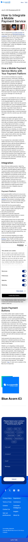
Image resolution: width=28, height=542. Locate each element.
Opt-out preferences (7, 514)
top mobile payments (17, 32)
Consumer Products (9, 432)
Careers (14, 441)
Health (18, 435)
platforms (3, 199)
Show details (19, 291)
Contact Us (6, 509)
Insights (15, 511)
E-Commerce (20, 432)
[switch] (24, 276)
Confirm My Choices (14, 295)
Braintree (3, 239)
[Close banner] (25, 245)
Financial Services (19, 438)
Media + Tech (17, 428)
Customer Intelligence (17, 507)
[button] (14, 540)
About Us (16, 515)
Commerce (17, 502)
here (8, 362)
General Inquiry (11, 435)
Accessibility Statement (8, 528)
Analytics (10, 428)
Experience (17, 498)
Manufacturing (9, 438)
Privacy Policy (7, 498)
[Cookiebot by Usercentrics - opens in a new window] (18, 245)
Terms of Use (7, 502)
